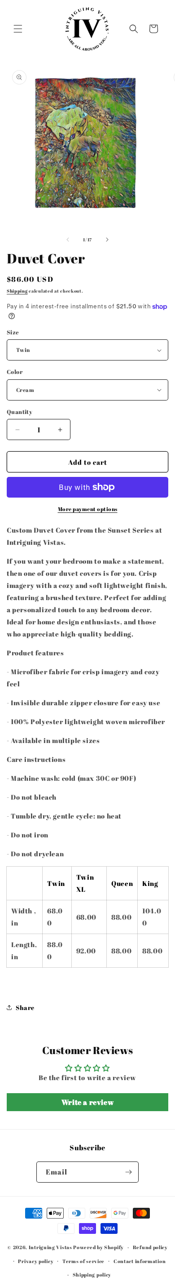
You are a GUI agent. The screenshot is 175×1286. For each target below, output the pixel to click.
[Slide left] (68, 239)
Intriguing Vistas (50, 1247)
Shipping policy (92, 1274)
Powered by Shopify (98, 1247)
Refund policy (150, 1247)
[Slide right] (107, 239)
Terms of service (83, 1261)
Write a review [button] (87, 1102)
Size (13, 332)
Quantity (19, 412)
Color (14, 372)
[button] (18, 29)
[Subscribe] (128, 1172)
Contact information (140, 1261)
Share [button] (25, 1007)
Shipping (17, 291)
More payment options (88, 508)
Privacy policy (35, 1261)
